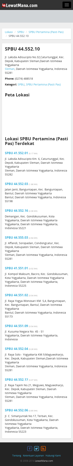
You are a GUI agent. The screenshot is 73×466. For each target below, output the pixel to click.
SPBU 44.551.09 (16, 326)
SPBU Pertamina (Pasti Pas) (46, 32)
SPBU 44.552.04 (16, 349)
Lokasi (9, 32)
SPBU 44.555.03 (16, 237)
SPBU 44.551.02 (16, 295)
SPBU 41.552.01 (16, 153)
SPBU (20, 32)
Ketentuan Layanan (33, 455)
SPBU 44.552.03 (16, 184)
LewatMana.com (44, 460)
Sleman (10, 69)
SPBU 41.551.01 (16, 268)
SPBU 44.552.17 (16, 379)
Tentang (16, 455)
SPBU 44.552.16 (16, 210)
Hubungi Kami (53, 455)
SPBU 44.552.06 (16, 410)
